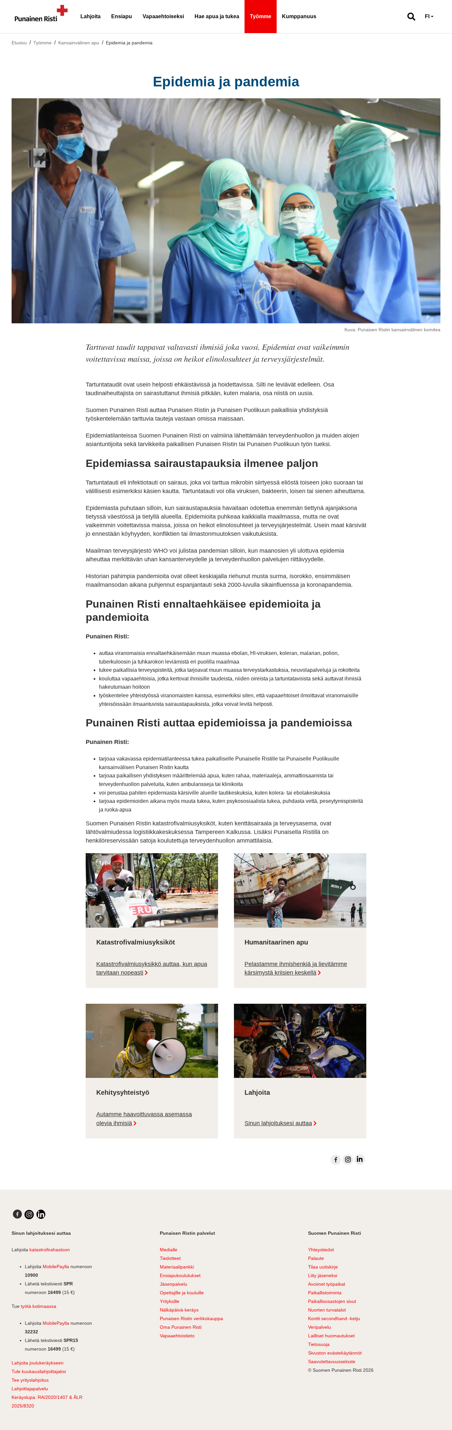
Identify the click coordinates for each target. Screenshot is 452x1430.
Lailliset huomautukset (331, 1335)
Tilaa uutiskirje (323, 1266)
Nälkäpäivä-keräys (179, 1310)
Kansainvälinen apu (78, 42)
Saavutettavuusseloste (331, 1361)
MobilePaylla (56, 1266)
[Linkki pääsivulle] (41, 16)
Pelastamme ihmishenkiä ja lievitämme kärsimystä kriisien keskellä (296, 968)
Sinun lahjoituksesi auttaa (278, 1123)
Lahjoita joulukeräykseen (38, 1362)
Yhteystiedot (321, 1249)
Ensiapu (121, 16)
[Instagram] (347, 1159)
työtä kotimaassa (38, 1306)
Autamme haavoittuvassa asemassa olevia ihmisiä (144, 1119)
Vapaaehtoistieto (177, 1335)
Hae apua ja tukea (217, 16)
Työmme (260, 16)
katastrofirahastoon (49, 1249)
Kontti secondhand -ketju (334, 1318)
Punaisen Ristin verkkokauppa (191, 1318)
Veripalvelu (319, 1327)
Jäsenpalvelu (173, 1284)
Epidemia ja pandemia (129, 42)
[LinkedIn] (359, 1159)
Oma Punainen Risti (181, 1327)
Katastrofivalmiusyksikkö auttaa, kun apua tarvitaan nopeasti (151, 968)
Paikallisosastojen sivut (332, 1301)
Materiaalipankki (177, 1266)
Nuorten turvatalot (327, 1310)
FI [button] (427, 16)
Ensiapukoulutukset (180, 1275)
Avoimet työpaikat (326, 1284)
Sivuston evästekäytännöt (335, 1353)
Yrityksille (169, 1301)
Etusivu (19, 42)
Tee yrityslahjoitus (30, 1380)
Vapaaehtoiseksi (163, 16)
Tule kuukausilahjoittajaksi (39, 1371)
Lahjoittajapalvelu (30, 1388)
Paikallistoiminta (324, 1292)
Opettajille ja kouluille (182, 1292)
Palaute (316, 1258)
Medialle (168, 1249)
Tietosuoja (319, 1344)
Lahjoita (90, 16)
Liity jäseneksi (322, 1275)
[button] (408, 16)
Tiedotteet (170, 1258)
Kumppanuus (299, 16)
